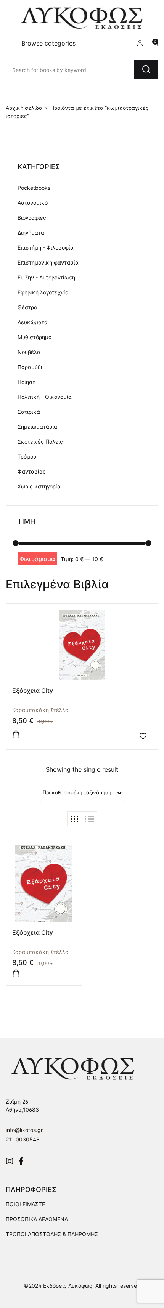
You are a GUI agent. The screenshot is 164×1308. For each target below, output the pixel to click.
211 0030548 (23, 1139)
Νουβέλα (29, 352)
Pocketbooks (34, 188)
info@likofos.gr (24, 1130)
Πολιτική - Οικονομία (45, 397)
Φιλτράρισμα (37, 559)
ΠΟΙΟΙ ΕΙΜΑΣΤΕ (25, 1204)
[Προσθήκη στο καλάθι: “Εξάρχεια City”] (16, 734)
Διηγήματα (31, 232)
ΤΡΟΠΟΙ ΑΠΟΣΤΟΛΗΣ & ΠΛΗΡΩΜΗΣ (52, 1234)
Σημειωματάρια (37, 426)
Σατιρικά (29, 411)
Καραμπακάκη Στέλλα (40, 710)
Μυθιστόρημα (35, 337)
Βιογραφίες (32, 217)
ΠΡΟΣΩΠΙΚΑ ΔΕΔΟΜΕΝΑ (37, 1219)
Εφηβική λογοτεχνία (43, 292)
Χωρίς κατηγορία (39, 486)
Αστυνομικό (33, 202)
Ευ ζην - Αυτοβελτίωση (46, 277)
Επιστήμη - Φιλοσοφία (46, 247)
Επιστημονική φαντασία (48, 262)
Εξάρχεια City (32, 690)
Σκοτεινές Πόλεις (40, 441)
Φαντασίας (32, 471)
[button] (41, 43)
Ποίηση (26, 382)
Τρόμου (27, 456)
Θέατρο (27, 307)
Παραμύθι (30, 367)
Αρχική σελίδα (24, 108)
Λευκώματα (33, 322)
